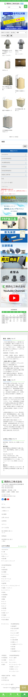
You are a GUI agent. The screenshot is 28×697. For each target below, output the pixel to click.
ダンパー (12, 660)
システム (5, 554)
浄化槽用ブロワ (16, 651)
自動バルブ (6, 612)
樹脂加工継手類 (6, 174)
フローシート (6, 617)
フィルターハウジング (9, 560)
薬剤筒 (13, 649)
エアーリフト (6, 581)
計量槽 (4, 572)
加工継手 (5, 677)
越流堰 (4, 583)
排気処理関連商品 (6, 170)
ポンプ (4, 606)
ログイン (4, 524)
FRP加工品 (6, 680)
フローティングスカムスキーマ (11, 585)
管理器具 (4, 166)
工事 (4, 551)
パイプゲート (6, 590)
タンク (4, 601)
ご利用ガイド (5, 510)
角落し (4, 592)
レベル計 (5, 662)
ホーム (3, 504)
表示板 (13, 646)
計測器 (4, 660)
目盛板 (4, 615)
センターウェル (7, 578)
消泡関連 (5, 594)
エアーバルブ (15, 635)
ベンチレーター (14, 671)
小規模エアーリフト (17, 644)
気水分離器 (6, 619)
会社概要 (4, 514)
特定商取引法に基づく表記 (7, 540)
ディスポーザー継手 (7, 182)
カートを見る (5, 527)
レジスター (13, 662)
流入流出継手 (15, 628)
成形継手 (14, 626)
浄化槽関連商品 (6, 162)
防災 (3, 178)
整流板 (4, 596)
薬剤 (4, 664)
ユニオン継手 (15, 633)
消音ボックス (14, 669)
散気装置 (5, 569)
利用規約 (4, 536)
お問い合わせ (5, 517)
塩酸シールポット (7, 587)
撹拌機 (4, 608)
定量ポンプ (15, 642)
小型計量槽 (15, 639)
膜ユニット (6, 556)
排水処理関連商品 (6, 158)
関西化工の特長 (6, 507)
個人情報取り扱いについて (7, 531)
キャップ (14, 630)
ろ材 (4, 567)
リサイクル (5, 186)
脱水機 (4, 558)
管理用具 (5, 657)
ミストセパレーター (15, 664)
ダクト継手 (13, 657)
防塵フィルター (14, 666)
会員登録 (4, 520)
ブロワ (4, 603)
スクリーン (6, 574)
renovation (5, 154)
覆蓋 (4, 599)
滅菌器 (4, 576)
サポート (14, 637)
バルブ (4, 610)
